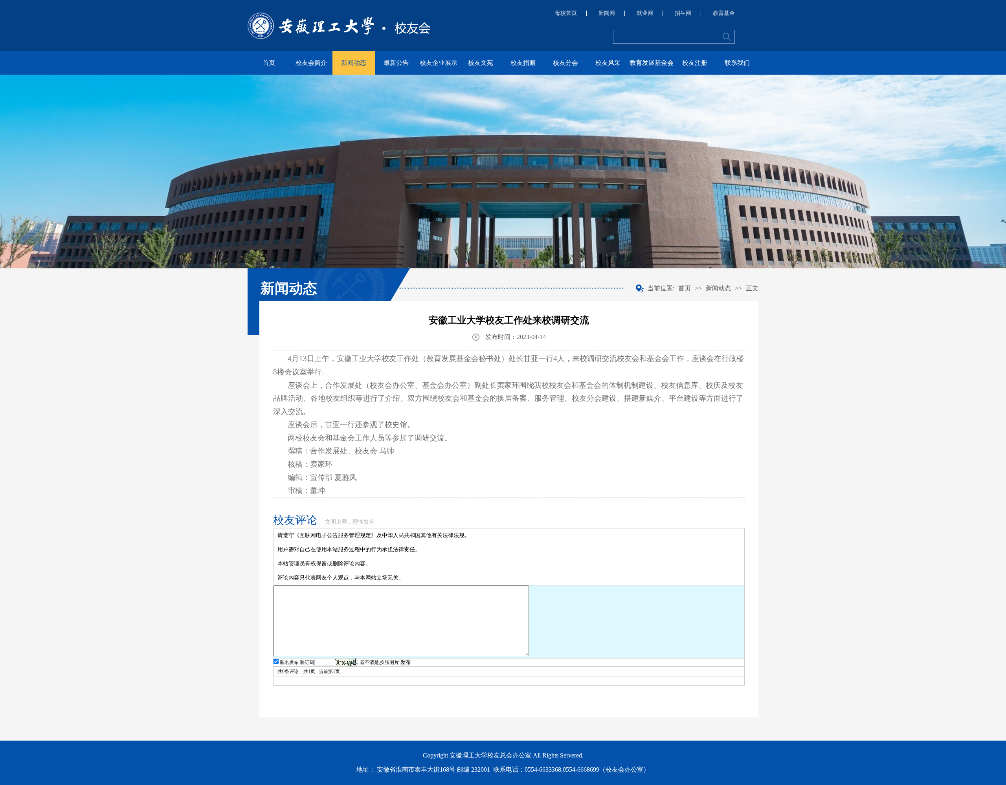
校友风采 (607, 62)
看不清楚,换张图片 (379, 662)
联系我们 (737, 62)
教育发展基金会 (652, 62)
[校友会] (339, 26)
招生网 (683, 13)
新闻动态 (353, 62)
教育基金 (724, 13)
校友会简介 (311, 62)
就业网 (645, 13)
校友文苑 (480, 62)
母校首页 (566, 13)
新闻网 (606, 13)
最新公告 (396, 62)
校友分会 (565, 62)
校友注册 (694, 62)
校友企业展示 (438, 62)
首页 (269, 62)
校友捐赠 (523, 62)
